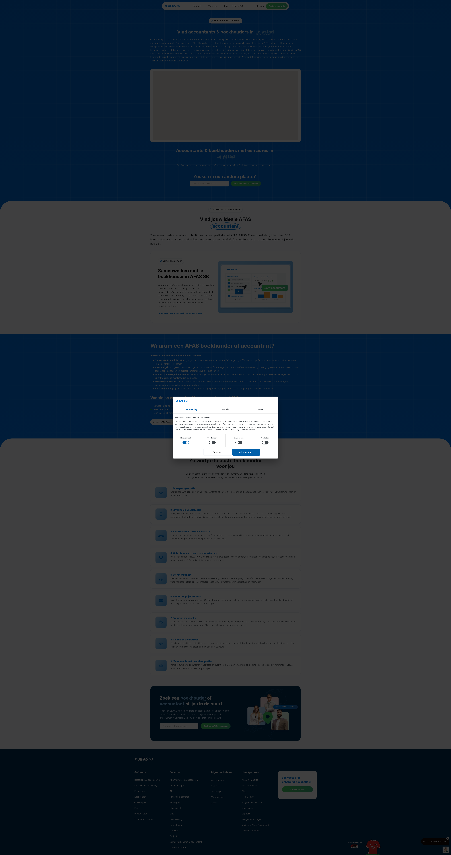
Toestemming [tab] (190, 409)
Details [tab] (225, 409)
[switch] (212, 442)
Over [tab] (260, 409)
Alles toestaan (246, 452)
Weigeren (217, 452)
